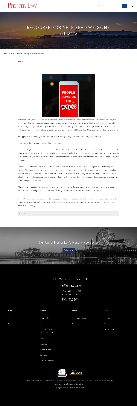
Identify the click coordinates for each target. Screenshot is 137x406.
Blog (105, 324)
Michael (10, 324)
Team (9, 310)
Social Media (44, 318)
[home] (22, 6)
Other (106, 310)
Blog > (13, 53)
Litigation (43, 344)
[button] (132, 6)
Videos (74, 324)
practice (43, 310)
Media (74, 310)
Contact (107, 318)
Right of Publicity (46, 324)
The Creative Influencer (80, 318)
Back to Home (109, 329)
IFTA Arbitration (45, 349)
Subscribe (68, 250)
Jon (8, 318)
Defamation (44, 355)
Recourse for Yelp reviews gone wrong (30, 53)
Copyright (43, 338)
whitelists (30, 123)
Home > (7, 53)
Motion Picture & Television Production (47, 331)
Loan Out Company (47, 360)
